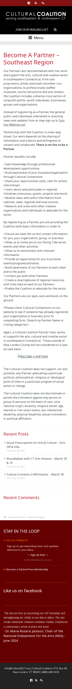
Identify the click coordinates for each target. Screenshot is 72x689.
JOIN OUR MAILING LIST (31, 29)
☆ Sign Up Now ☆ (38, 554)
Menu (38, 37)
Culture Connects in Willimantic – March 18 (35, 474)
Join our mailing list (17, 540)
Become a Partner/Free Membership (27, 569)
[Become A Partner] (36, 357)
